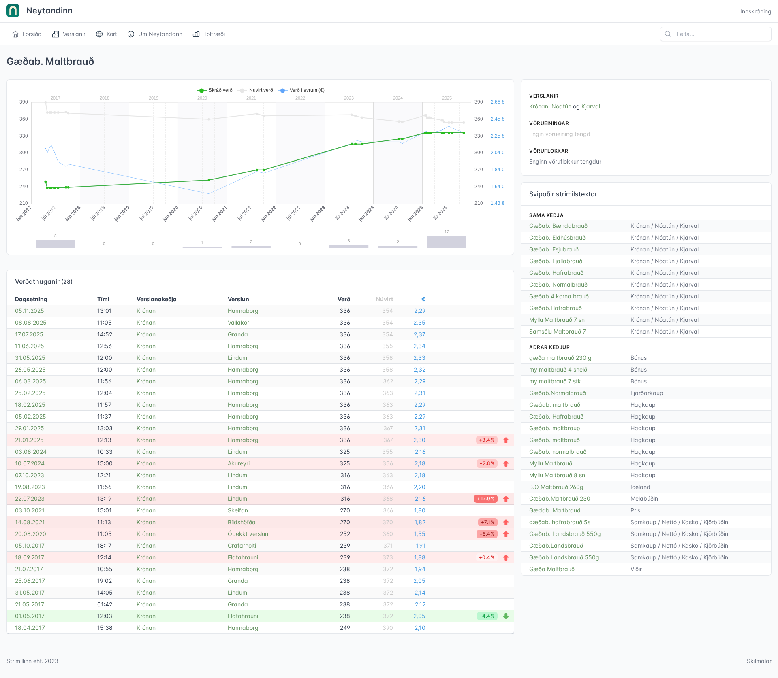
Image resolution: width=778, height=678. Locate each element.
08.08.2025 (31, 322)
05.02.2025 (30, 416)
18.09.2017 (29, 557)
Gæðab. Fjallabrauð (555, 260)
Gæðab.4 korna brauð (559, 296)
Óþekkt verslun (248, 533)
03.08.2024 (31, 451)
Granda (238, 334)
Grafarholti (242, 545)
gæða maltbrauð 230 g (560, 357)
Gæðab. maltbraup (554, 428)
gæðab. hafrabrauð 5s (559, 522)
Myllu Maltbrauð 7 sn (557, 319)
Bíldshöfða (242, 522)
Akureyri (239, 463)
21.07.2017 (29, 568)
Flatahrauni (243, 557)
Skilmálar (759, 660)
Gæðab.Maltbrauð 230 (559, 498)
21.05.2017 (29, 604)
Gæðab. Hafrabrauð (556, 272)
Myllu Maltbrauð (550, 463)
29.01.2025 (29, 428)
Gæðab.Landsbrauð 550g (564, 557)
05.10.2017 (30, 545)
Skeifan (238, 510)
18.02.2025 (30, 404)
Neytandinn (48, 10)
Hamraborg (243, 310)
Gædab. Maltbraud (555, 510)
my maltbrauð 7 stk (555, 381)
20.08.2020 (30, 533)
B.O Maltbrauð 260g (556, 486)
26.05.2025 (30, 369)
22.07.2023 (30, 498)
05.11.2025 (29, 310)
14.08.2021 (30, 522)
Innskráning (756, 11)
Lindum (237, 357)
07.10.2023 (29, 475)
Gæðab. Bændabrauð (558, 225)
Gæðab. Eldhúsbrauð (557, 237)
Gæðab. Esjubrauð (554, 249)
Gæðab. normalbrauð (557, 451)
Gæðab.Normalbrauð (557, 392)
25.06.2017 (30, 580)
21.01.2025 (29, 439)
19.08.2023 (30, 486)
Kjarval (590, 106)
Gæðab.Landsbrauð (556, 545)
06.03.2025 (30, 381)
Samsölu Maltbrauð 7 (557, 331)
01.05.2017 (30, 615)
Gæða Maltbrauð (552, 568)
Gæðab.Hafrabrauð (555, 307)
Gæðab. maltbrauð (554, 439)
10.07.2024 (30, 463)
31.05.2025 (30, 357)
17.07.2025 (29, 334)
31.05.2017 (30, 592)
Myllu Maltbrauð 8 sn (557, 475)
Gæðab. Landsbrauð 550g (565, 533)
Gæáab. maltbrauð (554, 404)
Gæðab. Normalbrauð (558, 284)
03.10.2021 (30, 510)
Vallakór (238, 322)
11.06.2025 (29, 345)
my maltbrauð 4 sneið (558, 369)
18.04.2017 (30, 627)
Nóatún (561, 106)
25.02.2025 (30, 392)
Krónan (146, 310)
